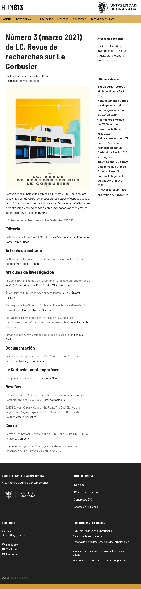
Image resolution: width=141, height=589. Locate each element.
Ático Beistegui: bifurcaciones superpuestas (33, 292)
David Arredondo (30, 80)
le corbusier (48, 450)
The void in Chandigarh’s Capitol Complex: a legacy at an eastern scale (48, 280)
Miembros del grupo (86, 492)
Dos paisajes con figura (20, 378)
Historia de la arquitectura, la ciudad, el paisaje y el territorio (101, 543)
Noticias (7, 19)
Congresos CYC (83, 499)
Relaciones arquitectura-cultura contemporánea (100, 560)
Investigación (24, 19)
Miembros (62, 19)
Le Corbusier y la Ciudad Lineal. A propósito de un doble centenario (46, 259)
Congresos (79, 19)
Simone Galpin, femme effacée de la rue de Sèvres (36, 334)
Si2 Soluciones (19, 577)
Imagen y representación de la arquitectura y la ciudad (99, 552)
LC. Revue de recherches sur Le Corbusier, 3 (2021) (40, 220)
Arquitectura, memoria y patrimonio (93, 530)
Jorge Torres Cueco (31, 446)
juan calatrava (53, 446)
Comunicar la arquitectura (87, 536)
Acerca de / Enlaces (103, 19)
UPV (58, 450)
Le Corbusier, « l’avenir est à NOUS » (27, 237)
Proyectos (46, 19)
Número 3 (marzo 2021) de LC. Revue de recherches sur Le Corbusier (44, 51)
